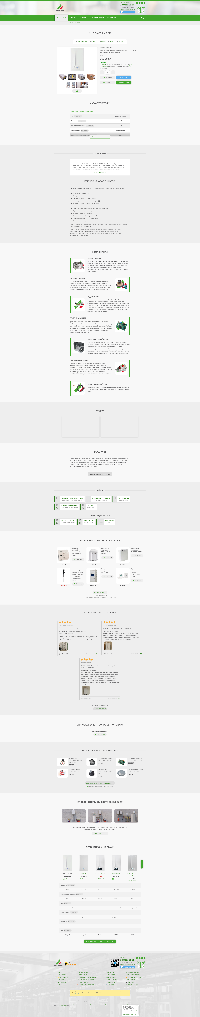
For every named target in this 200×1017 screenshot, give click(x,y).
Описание (94, 41)
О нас (73, 18)
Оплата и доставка (111, 979)
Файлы (103, 41)
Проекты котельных (99, 833)
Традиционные (82, 974)
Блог (59, 984)
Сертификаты (62, 974)
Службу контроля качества (83, 994)
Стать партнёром (131, 979)
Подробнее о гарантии (100, 474)
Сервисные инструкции (133, 974)
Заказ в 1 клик (123, 77)
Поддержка (97, 18)
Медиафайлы (64, 977)
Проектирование (63, 979)
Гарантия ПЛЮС (111, 977)
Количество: (103, 68)
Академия (131, 982)
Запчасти (121, 41)
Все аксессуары (99, 592)
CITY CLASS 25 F (116, 873)
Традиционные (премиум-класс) (87, 977)
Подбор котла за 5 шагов (86, 984)
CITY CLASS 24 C (100, 873)
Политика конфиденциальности (114, 1005)
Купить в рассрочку (124, 82)
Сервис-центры (110, 974)
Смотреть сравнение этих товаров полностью (99, 941)
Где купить (84, 18)
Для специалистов (133, 972)
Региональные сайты (96, 1005)
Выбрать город (125, 2)
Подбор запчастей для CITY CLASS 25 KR (99, 783)
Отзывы (112, 41)
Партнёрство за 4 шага (135, 977)
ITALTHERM (63, 1005)
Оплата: (104, 64)
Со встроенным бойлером (86, 979)
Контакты (111, 18)
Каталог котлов (83, 972)
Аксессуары (111, 984)
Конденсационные (83, 982)
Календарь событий (132, 984)
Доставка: (105, 66)
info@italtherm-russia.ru (128, 9)
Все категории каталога (80, 1005)
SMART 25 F (84, 873)
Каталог (62, 18)
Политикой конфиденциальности (128, 1014)
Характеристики (82, 41)
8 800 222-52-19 (127, 5)
